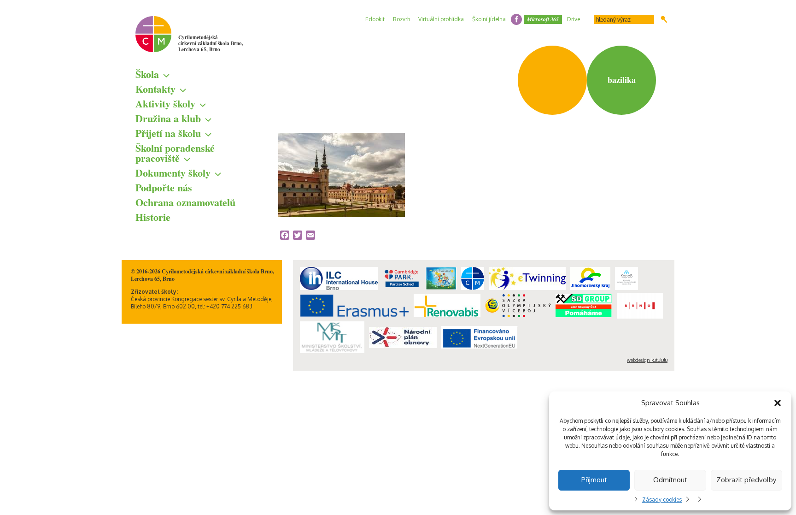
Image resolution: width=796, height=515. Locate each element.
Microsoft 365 (543, 19)
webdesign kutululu (647, 360)
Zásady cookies (662, 499)
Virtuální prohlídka (441, 19)
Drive (573, 19)
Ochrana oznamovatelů (185, 202)
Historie (152, 217)
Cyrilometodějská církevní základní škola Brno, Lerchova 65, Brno (210, 43)
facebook (516, 19)
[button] (777, 403)
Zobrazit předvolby (746, 479)
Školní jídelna (489, 19)
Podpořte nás (163, 187)
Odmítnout (670, 479)
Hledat (664, 19)
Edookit (375, 19)
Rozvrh (401, 19)
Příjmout (594, 479)
